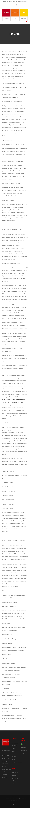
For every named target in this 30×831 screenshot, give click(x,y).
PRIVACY (17, 798)
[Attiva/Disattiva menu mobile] (27, 21)
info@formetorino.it (22, 1)
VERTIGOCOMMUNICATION (15, 800)
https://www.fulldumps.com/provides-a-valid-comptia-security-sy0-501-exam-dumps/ (13, 402)
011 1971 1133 (14, 97)
